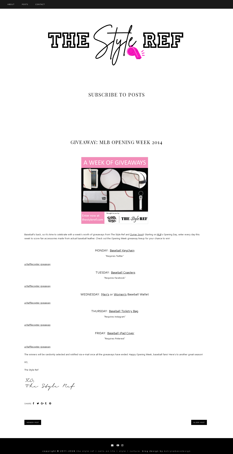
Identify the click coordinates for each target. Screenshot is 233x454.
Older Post (199, 422)
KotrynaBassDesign (177, 451)
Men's (105, 294)
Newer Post (33, 422)
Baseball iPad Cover (120, 333)
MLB (159, 234)
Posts (25, 4)
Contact (40, 4)
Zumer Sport (136, 234)
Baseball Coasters (123, 272)
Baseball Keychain (122, 250)
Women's (120, 294)
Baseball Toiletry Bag (123, 311)
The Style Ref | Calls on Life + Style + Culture (108, 451)
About (11, 4)
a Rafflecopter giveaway (37, 264)
